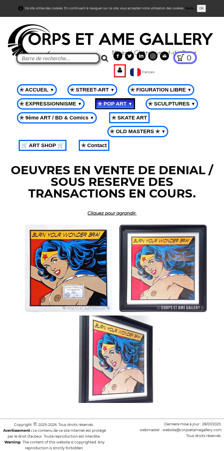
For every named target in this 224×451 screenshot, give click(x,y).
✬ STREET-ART (92, 90)
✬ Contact (94, 145)
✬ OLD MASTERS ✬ (138, 131)
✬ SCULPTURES (171, 104)
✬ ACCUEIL (37, 90)
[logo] (15, 32)
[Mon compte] (120, 70)
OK (201, 8)
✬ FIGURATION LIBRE (161, 90)
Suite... (191, 8)
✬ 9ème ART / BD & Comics (57, 118)
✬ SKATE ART (129, 118)
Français (148, 72)
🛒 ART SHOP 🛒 (42, 145)
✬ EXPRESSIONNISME (51, 104)
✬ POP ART (115, 104)
